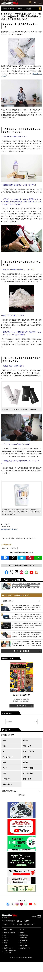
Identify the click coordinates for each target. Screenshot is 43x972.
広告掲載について (29, 924)
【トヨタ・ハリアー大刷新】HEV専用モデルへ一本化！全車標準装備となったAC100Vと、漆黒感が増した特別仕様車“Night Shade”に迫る (27, 625)
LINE (38, 557)
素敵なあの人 (24, 935)
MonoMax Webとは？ (8, 921)
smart (5, 945)
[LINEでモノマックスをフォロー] (26, 574)
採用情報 (26, 921)
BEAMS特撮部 (28, 768)
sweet (22, 932)
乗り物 (25, 762)
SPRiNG (6, 940)
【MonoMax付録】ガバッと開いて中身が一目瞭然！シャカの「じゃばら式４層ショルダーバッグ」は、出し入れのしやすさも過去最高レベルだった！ (26, 586)
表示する (21, 795)
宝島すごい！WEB (25, 948)
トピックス (7, 779)
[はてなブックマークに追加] (22, 558)
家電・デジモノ (28, 751)
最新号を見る (21, 706)
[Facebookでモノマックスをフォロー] (6, 574)
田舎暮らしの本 (8, 948)
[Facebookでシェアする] (5, 558)
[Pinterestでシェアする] (30, 558)
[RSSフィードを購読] (36, 574)
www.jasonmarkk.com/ (9, 529)
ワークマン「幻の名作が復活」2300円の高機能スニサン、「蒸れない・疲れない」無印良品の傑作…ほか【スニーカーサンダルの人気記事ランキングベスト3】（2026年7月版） (26, 634)
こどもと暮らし (28, 773)
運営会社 (19, 921)
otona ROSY (23, 937)
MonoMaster (24, 945)
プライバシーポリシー (8, 924)
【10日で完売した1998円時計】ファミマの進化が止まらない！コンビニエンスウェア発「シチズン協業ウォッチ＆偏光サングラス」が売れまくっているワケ (26, 644)
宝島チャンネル (8, 930)
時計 (4, 746)
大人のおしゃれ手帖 (9, 932)
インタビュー (5, 548)
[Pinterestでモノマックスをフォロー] (21, 574)
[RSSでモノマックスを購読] (35, 904)
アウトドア (27, 757)
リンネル (6, 937)
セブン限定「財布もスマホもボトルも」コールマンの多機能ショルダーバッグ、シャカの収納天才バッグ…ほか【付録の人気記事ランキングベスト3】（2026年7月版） (26, 607)
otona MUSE (23, 940)
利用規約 (19, 924)
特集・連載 (27, 779)
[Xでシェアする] (13, 558)
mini (5, 935)
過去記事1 (36, 74)
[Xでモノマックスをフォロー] (11, 574)
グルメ (5, 768)
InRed (22, 930)
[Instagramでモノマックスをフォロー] (16, 574)
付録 (4, 740)
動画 (4, 773)
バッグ (25, 740)
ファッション (7, 757)
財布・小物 (27, 746)
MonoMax (23, 943)
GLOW (5, 943)
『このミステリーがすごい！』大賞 (10, 951)
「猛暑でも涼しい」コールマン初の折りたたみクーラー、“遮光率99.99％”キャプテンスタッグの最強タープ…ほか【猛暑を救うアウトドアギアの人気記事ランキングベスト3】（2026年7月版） (26, 616)
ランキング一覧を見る (21, 651)
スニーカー (14, 548)
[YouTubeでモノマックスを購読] (31, 574)
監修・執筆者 (7, 784)
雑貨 (4, 762)
